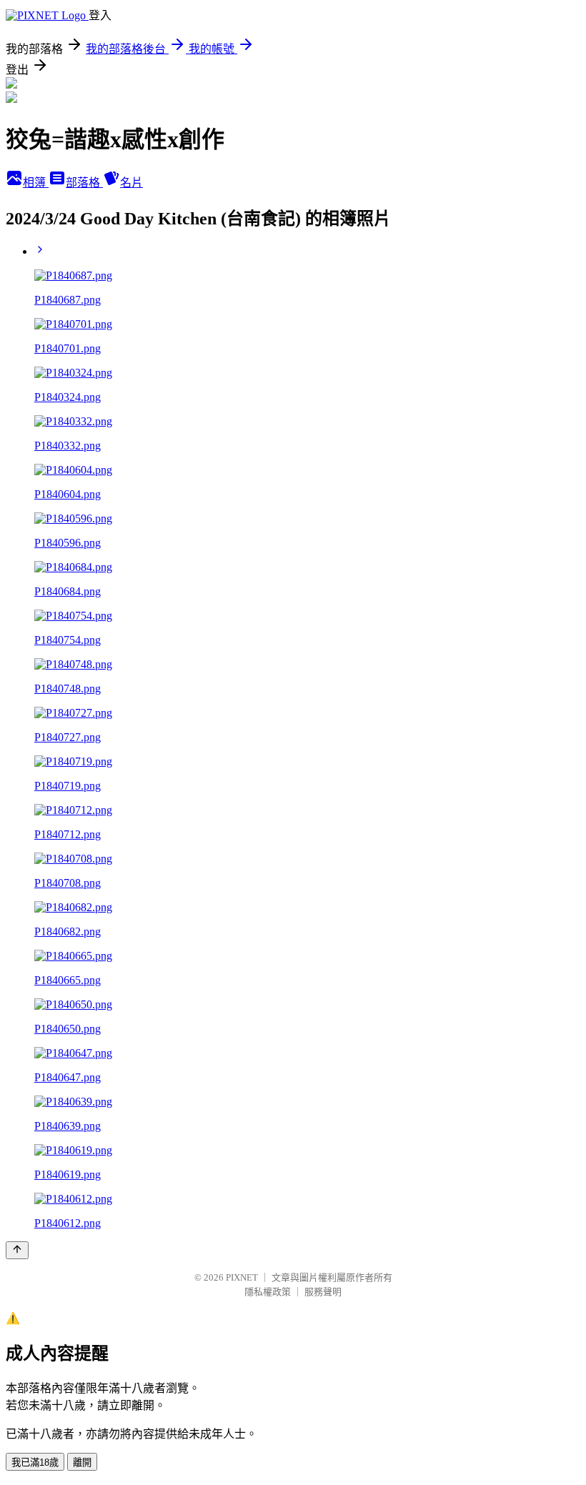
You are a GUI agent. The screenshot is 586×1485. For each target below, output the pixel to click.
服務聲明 (323, 1291)
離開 (82, 1462)
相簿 (36, 183)
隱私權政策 (267, 1291)
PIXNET (242, 1277)
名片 (131, 183)
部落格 (84, 183)
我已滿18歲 (35, 1462)
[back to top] (17, 1250)
